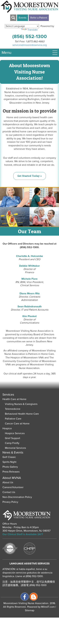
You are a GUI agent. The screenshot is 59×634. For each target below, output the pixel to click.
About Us (7, 482)
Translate (32, 29)
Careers (6, 487)
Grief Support (12, 438)
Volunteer (17, 487)
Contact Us (8, 492)
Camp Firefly (12, 443)
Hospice (7, 428)
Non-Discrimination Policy (17, 497)
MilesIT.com (41, 606)
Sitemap (29, 610)
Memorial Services (15, 448)
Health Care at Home (14, 399)
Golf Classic (9, 457)
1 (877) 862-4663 (35, 41)
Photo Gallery (10, 466)
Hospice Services (15, 433)
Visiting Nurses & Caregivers (21, 404)
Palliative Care (13, 418)
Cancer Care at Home (17, 423)
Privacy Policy (10, 502)
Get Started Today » (29, 175)
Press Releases (11, 471)
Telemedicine (12, 409)
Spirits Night (9, 462)
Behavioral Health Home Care (22, 413)
